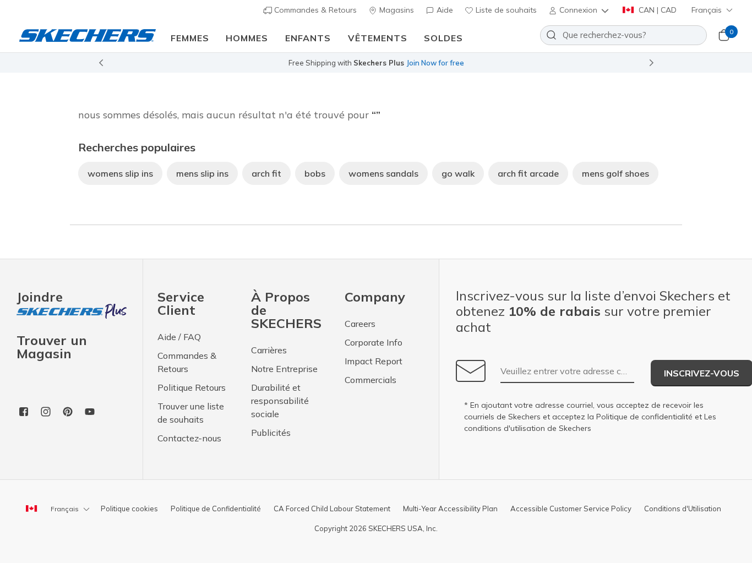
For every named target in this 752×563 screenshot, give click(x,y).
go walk (458, 173)
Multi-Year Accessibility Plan (450, 508)
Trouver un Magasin (52, 347)
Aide (443, 10)
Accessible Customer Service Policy (570, 508)
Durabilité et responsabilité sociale (280, 400)
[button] (579, 10)
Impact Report (373, 361)
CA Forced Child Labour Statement (332, 508)
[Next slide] (651, 62)
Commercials (370, 379)
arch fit (266, 173)
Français (706, 10)
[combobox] (623, 35)
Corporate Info (373, 342)
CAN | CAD (656, 10)
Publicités (271, 432)
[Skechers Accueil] (87, 35)
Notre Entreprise (284, 368)
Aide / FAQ (179, 336)
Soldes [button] (443, 37)
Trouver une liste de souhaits (190, 413)
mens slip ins (202, 173)
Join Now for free (435, 62)
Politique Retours (191, 387)
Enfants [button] (308, 37)
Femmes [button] (190, 37)
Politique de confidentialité (644, 417)
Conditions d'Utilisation (682, 508)
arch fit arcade (528, 173)
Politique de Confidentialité (216, 508)
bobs (314, 173)
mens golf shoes (615, 173)
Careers (360, 323)
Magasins (395, 10)
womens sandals (383, 173)
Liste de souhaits (505, 10)
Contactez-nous (189, 438)
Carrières (269, 350)
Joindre (40, 297)
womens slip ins (120, 173)
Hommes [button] (247, 37)
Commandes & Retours (314, 10)
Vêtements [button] (377, 37)
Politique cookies (129, 508)
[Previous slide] (100, 62)
